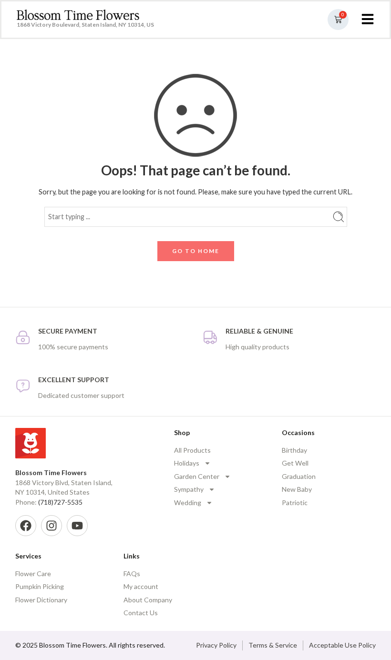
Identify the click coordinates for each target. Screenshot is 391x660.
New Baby (297, 489)
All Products (192, 450)
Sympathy (189, 489)
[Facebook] (25, 525)
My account (140, 586)
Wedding (187, 502)
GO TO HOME (195, 250)
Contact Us (140, 613)
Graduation (299, 476)
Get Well (295, 463)
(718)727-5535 (60, 502)
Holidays (186, 463)
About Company (147, 600)
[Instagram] (51, 525)
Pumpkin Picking (39, 586)
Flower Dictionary (41, 600)
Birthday (294, 450)
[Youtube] (77, 525)
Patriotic (295, 502)
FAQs (131, 573)
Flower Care (33, 573)
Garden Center (196, 476)
